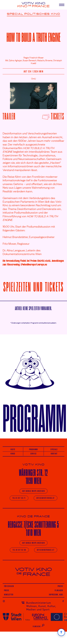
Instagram (4, 601)
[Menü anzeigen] (59, 5)
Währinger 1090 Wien (33, 476)
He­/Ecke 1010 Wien (33, 528)
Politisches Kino (42, 14)
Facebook (63, 601)
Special (15, 14)
